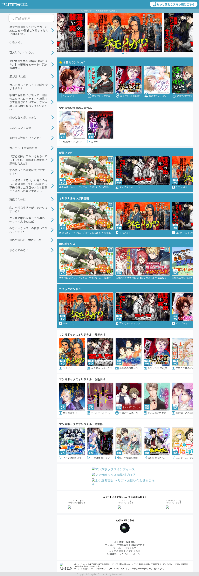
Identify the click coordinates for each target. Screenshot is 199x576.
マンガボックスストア (124, 548)
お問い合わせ (133, 551)
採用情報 (130, 542)
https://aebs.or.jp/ (139, 568)
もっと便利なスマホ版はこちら (176, 4)
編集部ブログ (138, 545)
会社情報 (119, 542)
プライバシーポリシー (130, 554)
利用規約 (112, 554)
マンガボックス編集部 (116, 545)
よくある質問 (116, 551)
